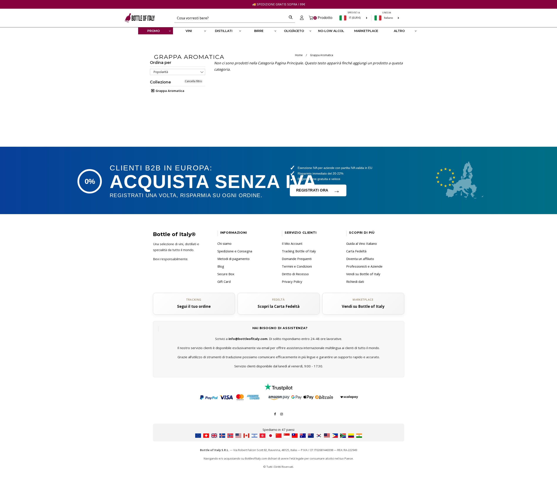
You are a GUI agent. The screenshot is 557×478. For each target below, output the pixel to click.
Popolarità (160, 72)
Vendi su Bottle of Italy (363, 274)
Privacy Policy (292, 281)
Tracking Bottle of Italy (299, 251)
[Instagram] (281, 414)
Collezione (160, 82)
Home (299, 55)
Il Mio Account (292, 243)
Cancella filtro (193, 81)
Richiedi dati (355, 281)
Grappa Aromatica (169, 91)
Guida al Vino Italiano (361, 243)
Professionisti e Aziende (364, 266)
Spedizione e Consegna (234, 251)
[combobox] (230, 17)
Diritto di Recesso (295, 274)
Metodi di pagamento (233, 258)
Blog (220, 266)
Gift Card (224, 281)
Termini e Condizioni (297, 266)
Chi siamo (224, 243)
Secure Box (225, 274)
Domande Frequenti (297, 258)
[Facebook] (275, 414)
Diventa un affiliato (360, 258)
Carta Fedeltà (356, 251)
